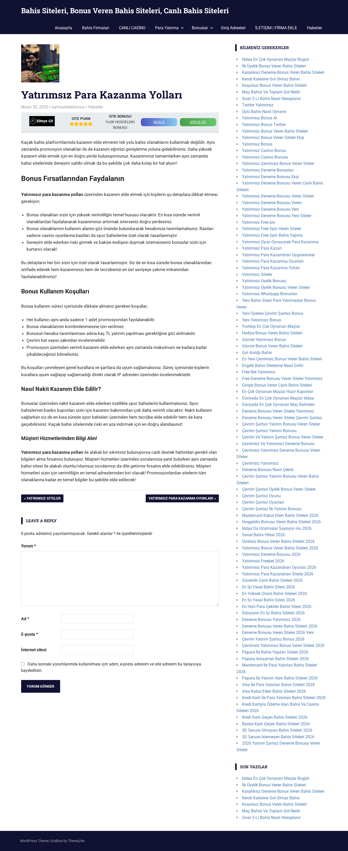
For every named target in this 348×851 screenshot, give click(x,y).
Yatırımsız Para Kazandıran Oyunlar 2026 (279, 567)
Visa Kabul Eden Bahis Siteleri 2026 (274, 691)
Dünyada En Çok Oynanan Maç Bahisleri (278, 404)
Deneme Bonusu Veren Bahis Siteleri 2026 (279, 626)
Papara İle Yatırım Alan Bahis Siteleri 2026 (280, 678)
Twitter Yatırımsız (257, 105)
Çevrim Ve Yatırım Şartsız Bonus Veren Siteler (282, 437)
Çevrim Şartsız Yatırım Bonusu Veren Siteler (281, 424)
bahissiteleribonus (68, 107)
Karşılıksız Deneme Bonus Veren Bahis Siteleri (283, 72)
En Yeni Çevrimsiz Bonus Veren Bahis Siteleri (282, 359)
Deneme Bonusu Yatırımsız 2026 (271, 619)
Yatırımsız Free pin (258, 222)
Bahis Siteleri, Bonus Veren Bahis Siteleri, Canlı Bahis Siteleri (125, 10)
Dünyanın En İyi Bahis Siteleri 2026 (273, 613)
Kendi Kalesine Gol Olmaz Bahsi (271, 79)
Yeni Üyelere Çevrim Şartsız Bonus (272, 313)
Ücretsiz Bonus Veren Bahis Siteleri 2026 (278, 541)
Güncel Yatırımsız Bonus (264, 339)
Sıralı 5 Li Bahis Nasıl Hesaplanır (271, 98)
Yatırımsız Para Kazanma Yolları (271, 267)
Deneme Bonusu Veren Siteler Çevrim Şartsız (282, 417)
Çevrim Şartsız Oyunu (261, 495)
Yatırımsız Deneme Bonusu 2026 (271, 554)
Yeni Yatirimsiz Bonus (261, 320)
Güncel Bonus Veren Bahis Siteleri (272, 346)
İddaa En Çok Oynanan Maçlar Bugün (275, 59)
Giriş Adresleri (233, 27)
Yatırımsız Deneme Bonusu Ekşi (270, 176)
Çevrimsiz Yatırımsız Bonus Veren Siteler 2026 (283, 645)
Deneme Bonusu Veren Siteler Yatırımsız (278, 411)
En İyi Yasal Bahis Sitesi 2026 (268, 587)
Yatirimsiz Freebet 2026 (263, 561)
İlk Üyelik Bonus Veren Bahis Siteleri (274, 66)
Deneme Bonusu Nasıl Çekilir (268, 469)
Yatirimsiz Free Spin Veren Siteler (271, 228)
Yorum (28, 546)
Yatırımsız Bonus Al (259, 118)
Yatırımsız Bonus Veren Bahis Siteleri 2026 (280, 548)
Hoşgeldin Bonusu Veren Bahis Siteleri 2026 (281, 521)
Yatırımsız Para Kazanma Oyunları (180, 499)
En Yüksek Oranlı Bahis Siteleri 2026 (274, 593)
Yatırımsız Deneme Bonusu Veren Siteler (278, 196)
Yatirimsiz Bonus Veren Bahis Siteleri (275, 131)
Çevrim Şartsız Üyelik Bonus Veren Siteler (279, 489)
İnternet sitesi (33, 649)
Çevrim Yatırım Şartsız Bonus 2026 (273, 639)
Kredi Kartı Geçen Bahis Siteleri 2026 (274, 717)
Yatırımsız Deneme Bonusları (268, 170)
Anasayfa (63, 27)
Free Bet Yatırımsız (258, 372)
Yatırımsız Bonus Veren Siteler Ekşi (273, 137)
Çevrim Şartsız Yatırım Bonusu (269, 430)
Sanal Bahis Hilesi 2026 (263, 534)
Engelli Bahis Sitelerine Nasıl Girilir (272, 365)
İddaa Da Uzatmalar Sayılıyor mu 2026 (277, 528)
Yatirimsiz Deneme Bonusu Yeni (270, 209)
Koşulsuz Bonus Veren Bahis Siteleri (274, 85)
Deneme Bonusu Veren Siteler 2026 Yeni (278, 632)
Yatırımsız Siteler (43, 499)
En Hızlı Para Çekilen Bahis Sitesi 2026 (276, 606)
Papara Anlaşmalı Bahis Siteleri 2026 (275, 658)
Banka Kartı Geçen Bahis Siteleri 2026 (276, 723)
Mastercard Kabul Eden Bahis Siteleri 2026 (280, 515)
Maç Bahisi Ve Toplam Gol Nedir (271, 92)
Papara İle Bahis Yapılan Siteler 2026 (275, 652)
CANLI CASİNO (132, 27)
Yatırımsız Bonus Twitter (264, 124)
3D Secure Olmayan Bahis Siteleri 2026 (277, 730)
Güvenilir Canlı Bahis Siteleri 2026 (272, 580)
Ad (25, 618)
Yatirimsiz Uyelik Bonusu (264, 280)
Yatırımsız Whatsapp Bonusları (269, 293)
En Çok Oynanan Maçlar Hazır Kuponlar (277, 391)
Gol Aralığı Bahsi (257, 352)
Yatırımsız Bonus (257, 144)
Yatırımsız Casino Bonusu (265, 157)
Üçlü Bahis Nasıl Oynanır (264, 111)
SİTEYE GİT (198, 122)
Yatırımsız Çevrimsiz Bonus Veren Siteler (278, 163)
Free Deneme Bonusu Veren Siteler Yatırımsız (282, 378)
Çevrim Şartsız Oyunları (263, 502)
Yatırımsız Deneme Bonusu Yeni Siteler (276, 215)
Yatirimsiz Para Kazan (262, 248)
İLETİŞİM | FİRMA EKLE (276, 27)
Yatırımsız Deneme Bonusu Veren (272, 202)
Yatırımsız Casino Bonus (264, 150)
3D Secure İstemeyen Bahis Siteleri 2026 (278, 736)
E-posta (29, 634)
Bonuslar (200, 27)
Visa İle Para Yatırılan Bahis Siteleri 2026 (278, 684)
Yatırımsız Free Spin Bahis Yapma (272, 235)
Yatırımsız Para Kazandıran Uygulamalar (278, 254)
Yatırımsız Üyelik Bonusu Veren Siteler (276, 287)
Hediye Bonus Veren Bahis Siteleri (272, 333)
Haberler (314, 27)
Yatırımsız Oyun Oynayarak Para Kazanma (280, 241)
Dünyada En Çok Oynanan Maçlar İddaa (278, 398)
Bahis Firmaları (95, 27)
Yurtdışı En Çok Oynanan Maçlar (271, 326)
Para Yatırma (167, 27)
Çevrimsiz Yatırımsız (260, 463)
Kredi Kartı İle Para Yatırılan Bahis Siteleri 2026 (284, 697)
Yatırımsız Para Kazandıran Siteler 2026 (277, 574)
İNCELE (159, 122)
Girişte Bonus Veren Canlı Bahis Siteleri (277, 385)
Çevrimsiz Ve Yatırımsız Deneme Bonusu (278, 443)
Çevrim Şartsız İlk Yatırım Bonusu (272, 508)
